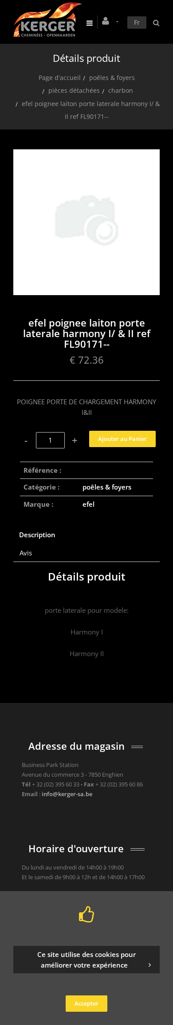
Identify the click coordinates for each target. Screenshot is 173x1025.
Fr (137, 22)
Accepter (86, 1003)
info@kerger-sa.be (67, 794)
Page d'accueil (60, 77)
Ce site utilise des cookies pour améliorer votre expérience (86, 959)
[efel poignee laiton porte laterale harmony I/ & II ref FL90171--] (86, 155)
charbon (120, 90)
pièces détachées (74, 90)
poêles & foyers (112, 77)
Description (37, 534)
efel (88, 504)
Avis (26, 552)
